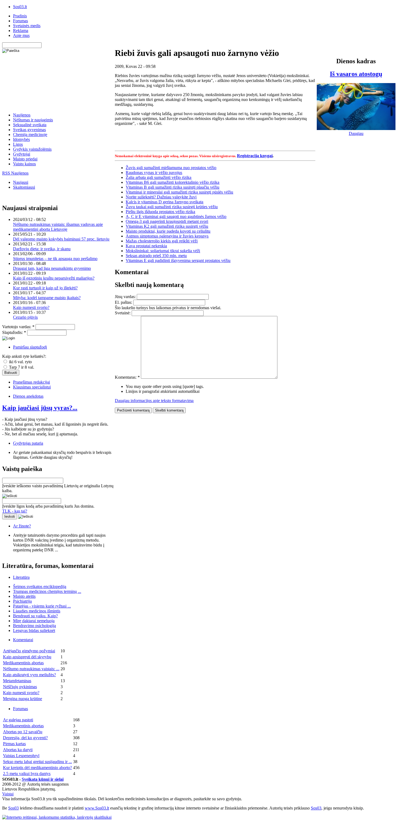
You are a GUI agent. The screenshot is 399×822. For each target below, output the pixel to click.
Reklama (20, 30)
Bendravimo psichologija (34, 625)
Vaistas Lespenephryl (21, 755)
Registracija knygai (255, 155)
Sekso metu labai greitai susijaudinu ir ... (37, 761)
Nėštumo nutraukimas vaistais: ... (31, 668)
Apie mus (21, 35)
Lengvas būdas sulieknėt (34, 630)
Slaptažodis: (14, 332)
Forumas (20, 20)
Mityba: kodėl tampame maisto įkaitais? (47, 297)
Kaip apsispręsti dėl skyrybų (27, 657)
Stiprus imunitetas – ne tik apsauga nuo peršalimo (55, 258)
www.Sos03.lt (97, 808)
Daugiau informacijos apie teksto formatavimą (154, 400)
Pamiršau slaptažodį (30, 347)
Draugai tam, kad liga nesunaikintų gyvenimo (52, 268)
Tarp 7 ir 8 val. (21, 367)
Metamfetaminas (17, 680)
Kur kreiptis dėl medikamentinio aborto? (37, 767)
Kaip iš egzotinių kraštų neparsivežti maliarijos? (53, 278)
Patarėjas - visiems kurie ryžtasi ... (42, 606)
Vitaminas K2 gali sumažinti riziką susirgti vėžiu (167, 226)
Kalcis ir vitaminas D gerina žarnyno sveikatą (164, 202)
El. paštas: (124, 302)
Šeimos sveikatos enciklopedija (39, 586)
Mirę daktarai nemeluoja (34, 620)
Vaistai (8, 794)
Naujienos (21, 115)
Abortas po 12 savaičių (22, 731)
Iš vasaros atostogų (356, 73)
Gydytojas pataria (28, 443)
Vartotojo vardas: (18, 326)
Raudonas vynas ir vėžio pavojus (154, 172)
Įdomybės (21, 139)
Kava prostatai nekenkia (146, 246)
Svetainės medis (26, 25)
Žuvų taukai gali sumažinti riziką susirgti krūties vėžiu (172, 206)
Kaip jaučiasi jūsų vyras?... (39, 407)
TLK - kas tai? (14, 511)
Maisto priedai (25, 159)
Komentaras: (127, 377)
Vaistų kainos (24, 164)
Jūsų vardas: (126, 296)
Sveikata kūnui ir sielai (43, 779)
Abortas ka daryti (18, 749)
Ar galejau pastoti (18, 719)
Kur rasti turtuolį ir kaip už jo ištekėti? (45, 288)
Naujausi (20, 182)
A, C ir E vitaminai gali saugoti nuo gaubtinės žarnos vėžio (176, 216)
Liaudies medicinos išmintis (36, 611)
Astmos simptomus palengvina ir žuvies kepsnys (167, 236)
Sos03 (13, 808)
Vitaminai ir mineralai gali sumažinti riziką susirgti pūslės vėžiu (179, 192)
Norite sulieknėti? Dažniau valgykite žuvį (161, 197)
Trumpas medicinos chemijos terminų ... (47, 591)
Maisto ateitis (24, 596)
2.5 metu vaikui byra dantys (26, 773)
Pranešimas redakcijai (31, 382)
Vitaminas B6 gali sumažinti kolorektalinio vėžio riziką (172, 182)
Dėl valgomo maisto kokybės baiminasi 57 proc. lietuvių (61, 239)
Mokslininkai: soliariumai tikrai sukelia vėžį (163, 250)
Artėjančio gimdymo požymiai (29, 651)
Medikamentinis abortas (23, 662)
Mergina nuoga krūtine (22, 698)
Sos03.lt (20, 6)
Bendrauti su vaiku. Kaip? (35, 616)
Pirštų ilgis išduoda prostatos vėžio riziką (160, 211)
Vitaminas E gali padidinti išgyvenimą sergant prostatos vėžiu (178, 260)
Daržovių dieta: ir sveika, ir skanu (42, 248)
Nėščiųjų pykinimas (20, 686)
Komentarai (23, 639)
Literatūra (21, 577)
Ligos (18, 144)
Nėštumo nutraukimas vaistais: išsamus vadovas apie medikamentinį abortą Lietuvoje (58, 227)
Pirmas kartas (14, 743)
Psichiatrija (22, 601)
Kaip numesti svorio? (31, 307)
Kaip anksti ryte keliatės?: (24, 356)
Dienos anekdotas (28, 396)
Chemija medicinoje (30, 134)
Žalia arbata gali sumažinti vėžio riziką (158, 177)
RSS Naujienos (15, 173)
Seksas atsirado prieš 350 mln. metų (156, 255)
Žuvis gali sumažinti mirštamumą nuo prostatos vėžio (171, 167)
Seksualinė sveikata (29, 124)
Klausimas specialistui (32, 387)
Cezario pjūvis (25, 317)
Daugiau (356, 133)
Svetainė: (123, 313)
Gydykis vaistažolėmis (32, 149)
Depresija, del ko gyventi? (25, 737)
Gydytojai (21, 154)
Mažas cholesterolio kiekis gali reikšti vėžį (162, 241)
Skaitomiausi (24, 187)
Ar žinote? (22, 526)
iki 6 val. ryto (20, 361)
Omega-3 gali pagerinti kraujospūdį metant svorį (167, 221)
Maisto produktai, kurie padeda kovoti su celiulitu (168, 231)
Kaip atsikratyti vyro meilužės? (29, 674)
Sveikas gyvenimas (29, 129)
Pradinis (20, 16)
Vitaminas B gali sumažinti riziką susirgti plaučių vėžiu (172, 187)
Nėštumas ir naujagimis (33, 120)
